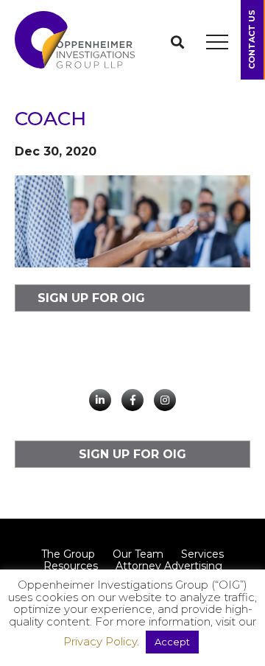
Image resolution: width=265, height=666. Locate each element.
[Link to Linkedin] (100, 400)
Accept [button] (172, 642)
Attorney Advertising (169, 565)
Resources (70, 565)
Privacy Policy (100, 641)
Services (202, 554)
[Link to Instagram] (165, 400)
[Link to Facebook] (132, 400)
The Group (68, 554)
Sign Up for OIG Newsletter (91, 301)
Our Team (138, 554)
